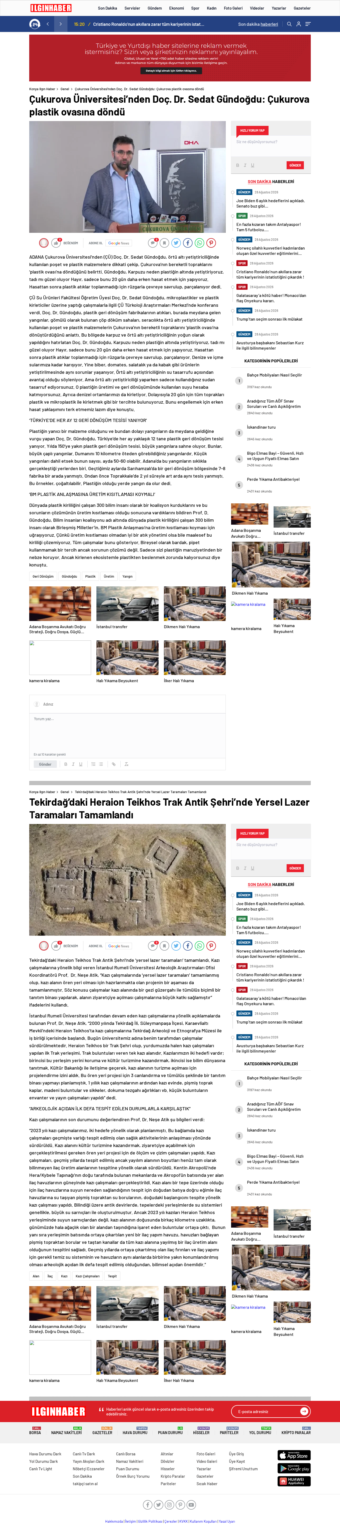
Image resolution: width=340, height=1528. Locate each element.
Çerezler (170, 1521)
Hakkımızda (114, 1521)
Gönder (45, 764)
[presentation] (47, 24)
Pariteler (229, 1431)
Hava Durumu (135, 1431)
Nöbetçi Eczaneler (89, 1468)
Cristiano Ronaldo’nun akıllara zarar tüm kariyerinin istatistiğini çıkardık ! (149, 24)
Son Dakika (107, 8)
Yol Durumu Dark (43, 1461)
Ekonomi (176, 8)
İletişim (130, 1521)
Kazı (64, 1276)
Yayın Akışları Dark (88, 1461)
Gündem (155, 8)
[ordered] (93, 764)
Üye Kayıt (237, 1461)
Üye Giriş (236, 1453)
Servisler (132, 8)
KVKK (183, 1521)
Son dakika (258, 24)
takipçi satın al (85, 1483)
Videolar (257, 8)
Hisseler (201, 1431)
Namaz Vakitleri (66, 1431)
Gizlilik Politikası (150, 1521)
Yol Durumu (260, 1431)
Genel (65, 89)
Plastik (90, 576)
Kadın (211, 8)
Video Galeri (207, 1461)
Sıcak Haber (207, 1483)
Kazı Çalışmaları (88, 1276)
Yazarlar (279, 8)
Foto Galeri (233, 8)
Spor (195, 8)
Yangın (127, 576)
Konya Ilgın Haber (42, 89)
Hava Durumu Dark (45, 1453)
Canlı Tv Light (40, 1468)
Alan (36, 1276)
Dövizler (168, 1461)
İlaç (50, 1276)
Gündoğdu (69, 576)
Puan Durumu (170, 1431)
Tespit (112, 1276)
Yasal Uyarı (227, 1521)
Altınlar (167, 1453)
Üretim (109, 576)
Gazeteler (302, 8)
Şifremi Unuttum (243, 1468)
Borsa (35, 1431)
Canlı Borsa (125, 1453)
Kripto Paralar (296, 1431)
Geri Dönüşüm (43, 576)
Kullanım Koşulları (203, 1521)
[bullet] (101, 764)
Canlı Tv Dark (84, 1453)
